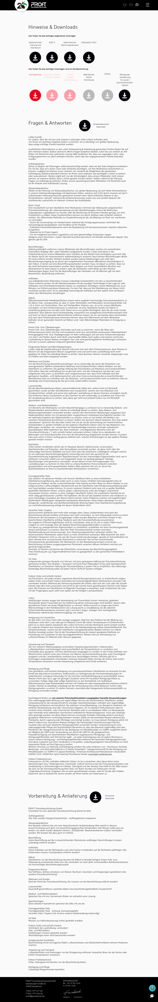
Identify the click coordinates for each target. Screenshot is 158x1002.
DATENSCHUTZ (78, 997)
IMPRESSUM (66, 997)
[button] (147, 4)
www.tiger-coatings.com (100, 754)
